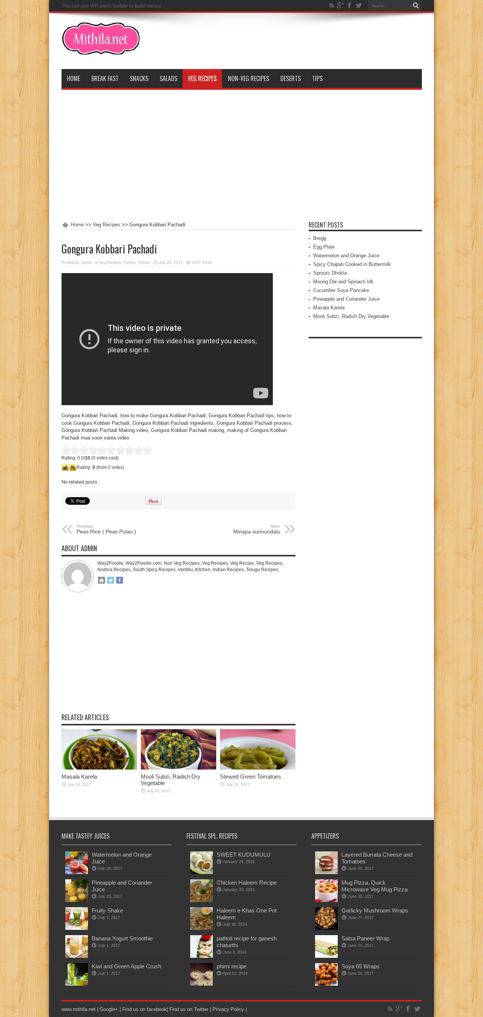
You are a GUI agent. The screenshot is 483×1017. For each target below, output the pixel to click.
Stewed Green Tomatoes (250, 776)
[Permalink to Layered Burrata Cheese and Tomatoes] (326, 872)
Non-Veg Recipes (248, 78)
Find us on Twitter (188, 1009)
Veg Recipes (202, 78)
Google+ (109, 1009)
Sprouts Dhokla (330, 273)
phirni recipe (231, 966)
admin (87, 262)
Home (73, 78)
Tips (317, 78)
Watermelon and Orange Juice (346, 255)
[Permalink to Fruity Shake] (76, 928)
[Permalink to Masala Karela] (99, 768)
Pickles (129, 262)
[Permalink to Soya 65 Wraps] (326, 984)
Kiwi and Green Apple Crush (126, 966)
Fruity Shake (107, 910)
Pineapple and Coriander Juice (346, 299)
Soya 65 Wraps (360, 966)
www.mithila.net (78, 1009)
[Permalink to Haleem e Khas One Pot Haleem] (201, 928)
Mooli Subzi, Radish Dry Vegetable (351, 316)
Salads (168, 78)
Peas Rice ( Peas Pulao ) (106, 529)
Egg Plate (324, 247)
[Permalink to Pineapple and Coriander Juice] (76, 900)
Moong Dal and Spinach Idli (343, 281)
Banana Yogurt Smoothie (122, 938)
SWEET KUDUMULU (244, 854)
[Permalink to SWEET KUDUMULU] (201, 872)
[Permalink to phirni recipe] (201, 984)
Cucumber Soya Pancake (341, 290)
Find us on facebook (144, 1009)
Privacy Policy (228, 1009)
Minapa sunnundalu (256, 529)
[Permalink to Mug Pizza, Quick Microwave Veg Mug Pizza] (326, 900)
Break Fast (104, 78)
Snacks (139, 78)
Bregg (319, 238)
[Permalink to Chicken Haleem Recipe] (201, 900)
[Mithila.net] (101, 50)
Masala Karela (79, 776)
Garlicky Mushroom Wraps (374, 910)
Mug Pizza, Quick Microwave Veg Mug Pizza (374, 886)
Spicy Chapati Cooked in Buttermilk (352, 264)
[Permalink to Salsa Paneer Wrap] (326, 956)
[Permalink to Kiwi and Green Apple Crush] (76, 984)
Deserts (290, 78)
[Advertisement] (242, 156)
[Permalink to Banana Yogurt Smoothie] (76, 956)
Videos (144, 262)
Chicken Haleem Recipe (247, 882)
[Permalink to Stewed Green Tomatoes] (257, 768)
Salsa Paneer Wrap (365, 938)
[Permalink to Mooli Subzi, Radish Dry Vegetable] (178, 768)
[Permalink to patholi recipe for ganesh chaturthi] (201, 956)
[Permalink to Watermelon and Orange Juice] (76, 872)
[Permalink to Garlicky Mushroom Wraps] (326, 928)
